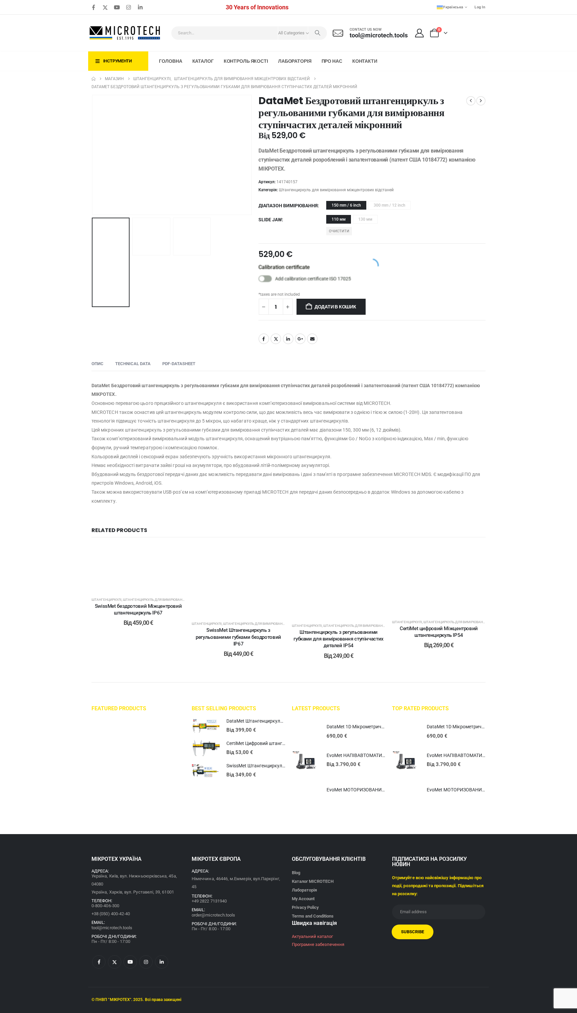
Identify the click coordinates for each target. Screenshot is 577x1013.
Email (312, 338)
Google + (300, 338)
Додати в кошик (335, 306)
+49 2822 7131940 (209, 901)
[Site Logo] (125, 33)
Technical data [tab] (133, 363)
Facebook (263, 338)
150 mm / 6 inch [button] (346, 205)
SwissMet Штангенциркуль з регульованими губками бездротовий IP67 (238, 637)
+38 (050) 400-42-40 (110, 913)
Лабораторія (295, 61)
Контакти (364, 61)
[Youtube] (117, 7)
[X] (105, 7)
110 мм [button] (339, 219)
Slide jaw (270, 219)
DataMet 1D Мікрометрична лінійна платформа (378, 726)
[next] (481, 100)
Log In (479, 7)
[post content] (138, 567)
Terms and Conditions (313, 916)
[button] (93, 155)
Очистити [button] (339, 231)
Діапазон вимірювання (288, 205)
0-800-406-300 (105, 905)
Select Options (143, 583)
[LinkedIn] (140, 7)
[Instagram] (129, 7)
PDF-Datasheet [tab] (178, 363)
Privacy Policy (305, 907)
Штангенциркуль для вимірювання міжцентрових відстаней (336, 190)
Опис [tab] (97, 363)
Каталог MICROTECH (313, 881)
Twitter (275, 338)
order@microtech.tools (213, 915)
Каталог (203, 61)
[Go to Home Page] (93, 79)
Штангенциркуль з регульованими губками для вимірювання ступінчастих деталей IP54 (339, 639)
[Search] (317, 33)
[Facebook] (93, 7)
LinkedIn (288, 338)
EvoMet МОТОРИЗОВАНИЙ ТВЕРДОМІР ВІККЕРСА (381, 789)
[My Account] (419, 33)
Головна (170, 61)
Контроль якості (246, 61)
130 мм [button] (365, 219)
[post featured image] (206, 726)
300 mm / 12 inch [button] (389, 205)
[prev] (470, 100)
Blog (296, 872)
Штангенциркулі (106, 599)
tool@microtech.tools (111, 927)
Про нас (332, 61)
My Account (303, 898)
